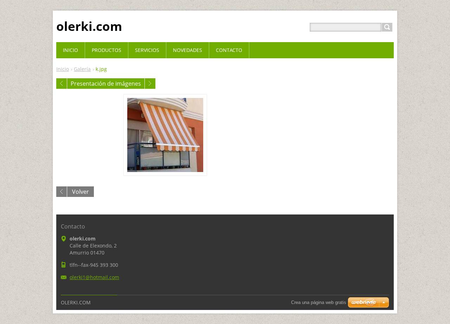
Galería (82, 69)
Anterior (61, 83)
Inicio (62, 69)
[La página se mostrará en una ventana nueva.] (165, 135)
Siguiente (150, 83)
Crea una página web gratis (318, 302)
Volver (80, 192)
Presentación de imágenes (106, 83)
